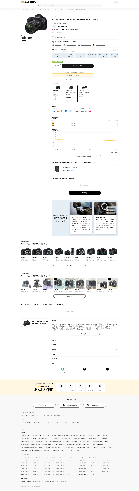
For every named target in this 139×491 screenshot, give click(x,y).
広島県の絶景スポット (37, 472)
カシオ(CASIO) (68, 438)
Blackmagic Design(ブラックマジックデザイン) (49, 438)
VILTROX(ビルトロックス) (85, 441)
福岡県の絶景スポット (107, 472)
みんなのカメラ (24, 10)
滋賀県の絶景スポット (26, 469)
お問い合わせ (65, 416)
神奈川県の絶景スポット (84, 463)
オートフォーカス (92, 54)
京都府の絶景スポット (37, 469)
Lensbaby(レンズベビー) (44, 447)
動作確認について (34, 416)
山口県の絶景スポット (49, 472)
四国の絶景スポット (82, 457)
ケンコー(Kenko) (47, 450)
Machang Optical (81, 447)
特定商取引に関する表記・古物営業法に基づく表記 (44, 481)
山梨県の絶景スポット (96, 463)
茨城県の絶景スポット (107, 460)
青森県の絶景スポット (37, 460)
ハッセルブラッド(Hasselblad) (79, 438)
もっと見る (69, 265)
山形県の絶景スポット (84, 460)
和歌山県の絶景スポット (84, 469)
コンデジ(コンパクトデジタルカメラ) (53, 422)
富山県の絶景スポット (37, 466)
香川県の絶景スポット (72, 472)
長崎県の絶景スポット (37, 475)
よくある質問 (57, 416)
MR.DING (73, 450)
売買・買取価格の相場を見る (84, 156)
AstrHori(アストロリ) (59, 444)
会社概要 (23, 481)
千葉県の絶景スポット (61, 463)
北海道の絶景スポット (26, 460)
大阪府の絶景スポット (49, 469)
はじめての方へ (24, 416)
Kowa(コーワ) (56, 450)
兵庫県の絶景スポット (61, 469)
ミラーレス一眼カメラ (26, 422)
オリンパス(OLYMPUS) (102, 438)
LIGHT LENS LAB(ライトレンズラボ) (29, 447)
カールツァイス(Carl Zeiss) (27, 441)
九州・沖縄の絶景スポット (94, 457)
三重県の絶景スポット (107, 466)
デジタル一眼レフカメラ (40, 10)
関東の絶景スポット (40, 457)
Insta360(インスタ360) (108, 435)
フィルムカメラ (66, 422)
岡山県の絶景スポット (26, 472)
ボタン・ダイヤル (115, 54)
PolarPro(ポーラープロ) (99, 447)
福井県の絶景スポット (61, 466)
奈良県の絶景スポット (72, 469)
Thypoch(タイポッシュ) (112, 447)
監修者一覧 (49, 416)
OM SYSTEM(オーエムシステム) (87, 435)
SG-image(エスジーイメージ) (82, 444)
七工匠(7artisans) (25, 444)
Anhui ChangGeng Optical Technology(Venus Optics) (57, 441)
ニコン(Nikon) (34, 435)
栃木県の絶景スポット (26, 463)
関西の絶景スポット (61, 457)
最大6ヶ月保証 (58, 45)
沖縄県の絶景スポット (96, 475)
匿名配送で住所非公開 (100, 45)
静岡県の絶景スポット (84, 466)
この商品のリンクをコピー (74, 80)
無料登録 (116, 2)
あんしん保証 (42, 416)
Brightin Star (89, 447)
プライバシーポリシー (62, 481)
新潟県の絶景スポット (26, 466)
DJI (62, 438)
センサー (57, 54)
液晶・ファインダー (103, 54)
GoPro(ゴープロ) (25, 438)
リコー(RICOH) (74, 435)
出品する (56, 66)
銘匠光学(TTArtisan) (35, 444)
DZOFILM (93, 444)
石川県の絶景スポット (49, 466)
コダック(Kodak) (92, 438)
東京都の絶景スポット (72, 463)
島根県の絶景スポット (108, 469)
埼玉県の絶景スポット (49, 463)
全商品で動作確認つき (86, 45)
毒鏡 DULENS (24, 450)
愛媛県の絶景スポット (84, 472)
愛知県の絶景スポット (95, 466)
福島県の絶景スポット (95, 460)
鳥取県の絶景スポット (96, 469)
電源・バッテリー (80, 54)
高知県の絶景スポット (95, 472)
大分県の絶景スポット (61, 475)
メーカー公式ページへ (84, 334)
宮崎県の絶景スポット (72, 475)
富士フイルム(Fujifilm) (51, 435)
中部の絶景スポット (50, 457)
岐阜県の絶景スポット (72, 466)
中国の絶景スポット (72, 457)
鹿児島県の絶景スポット (84, 475)
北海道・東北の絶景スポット (27, 457)
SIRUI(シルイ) (107, 441)
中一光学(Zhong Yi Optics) (47, 444)
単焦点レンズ (24, 429)
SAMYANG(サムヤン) (97, 441)
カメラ (31, 10)
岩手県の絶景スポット (49, 460)
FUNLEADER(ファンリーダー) (35, 450)
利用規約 (29, 481)
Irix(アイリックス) (65, 450)
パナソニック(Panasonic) (63, 435)
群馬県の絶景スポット (37, 463)
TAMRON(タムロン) (39, 441)
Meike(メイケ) (100, 444)
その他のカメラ (75, 422)
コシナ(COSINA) (74, 441)
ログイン (111, 2)
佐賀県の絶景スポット (26, 475)
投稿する (86, 193)
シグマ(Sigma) (33, 438)
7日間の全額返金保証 (71, 45)
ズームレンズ (32, 429)
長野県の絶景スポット (108, 463)
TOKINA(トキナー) (70, 444)
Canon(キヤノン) (25, 435)
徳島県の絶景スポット (61, 472)
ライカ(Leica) (98, 435)
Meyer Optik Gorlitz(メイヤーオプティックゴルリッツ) (63, 447)
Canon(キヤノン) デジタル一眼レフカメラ (57, 10)
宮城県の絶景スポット (61, 460)
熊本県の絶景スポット (49, 475)
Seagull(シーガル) (81, 450)
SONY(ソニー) (42, 435)
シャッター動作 (68, 54)
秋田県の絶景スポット (72, 460)
